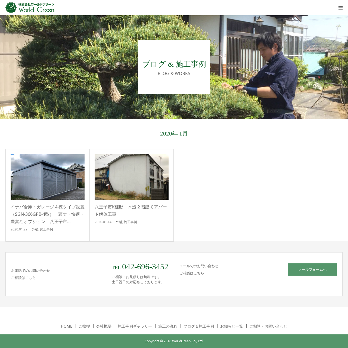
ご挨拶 (84, 326)
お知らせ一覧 (231, 326)
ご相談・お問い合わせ (268, 326)
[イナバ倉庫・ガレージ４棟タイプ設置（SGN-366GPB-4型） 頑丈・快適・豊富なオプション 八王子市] (48, 177)
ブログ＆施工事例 (199, 326)
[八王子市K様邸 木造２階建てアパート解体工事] (132, 177)
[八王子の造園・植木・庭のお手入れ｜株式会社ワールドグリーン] (31, 7)
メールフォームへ (312, 269)
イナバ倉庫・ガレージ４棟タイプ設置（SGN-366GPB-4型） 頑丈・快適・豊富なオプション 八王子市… (48, 214)
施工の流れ (167, 326)
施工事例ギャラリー (135, 326)
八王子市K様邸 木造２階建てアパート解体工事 (131, 210)
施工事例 (46, 229)
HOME (66, 326)
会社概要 (103, 326)
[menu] (340, 7)
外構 (35, 229)
